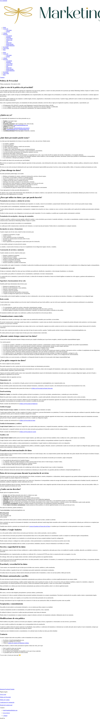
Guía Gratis (6, 48)
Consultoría (9, 35)
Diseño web (9, 40)
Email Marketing (10, 45)
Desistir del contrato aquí (6, 705)
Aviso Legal (3, 694)
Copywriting (9, 38)
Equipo (8, 31)
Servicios (5, 34)
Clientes (5, 33)
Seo (7, 41)
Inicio (4, 27)
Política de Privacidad (5, 697)
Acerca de (5, 28)
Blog (4, 49)
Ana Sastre (9, 30)
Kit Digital (5, 47)
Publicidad (8, 42)
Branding (8, 37)
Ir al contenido (3, 0)
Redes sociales (9, 44)
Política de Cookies (5, 699)
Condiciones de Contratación (7, 702)
